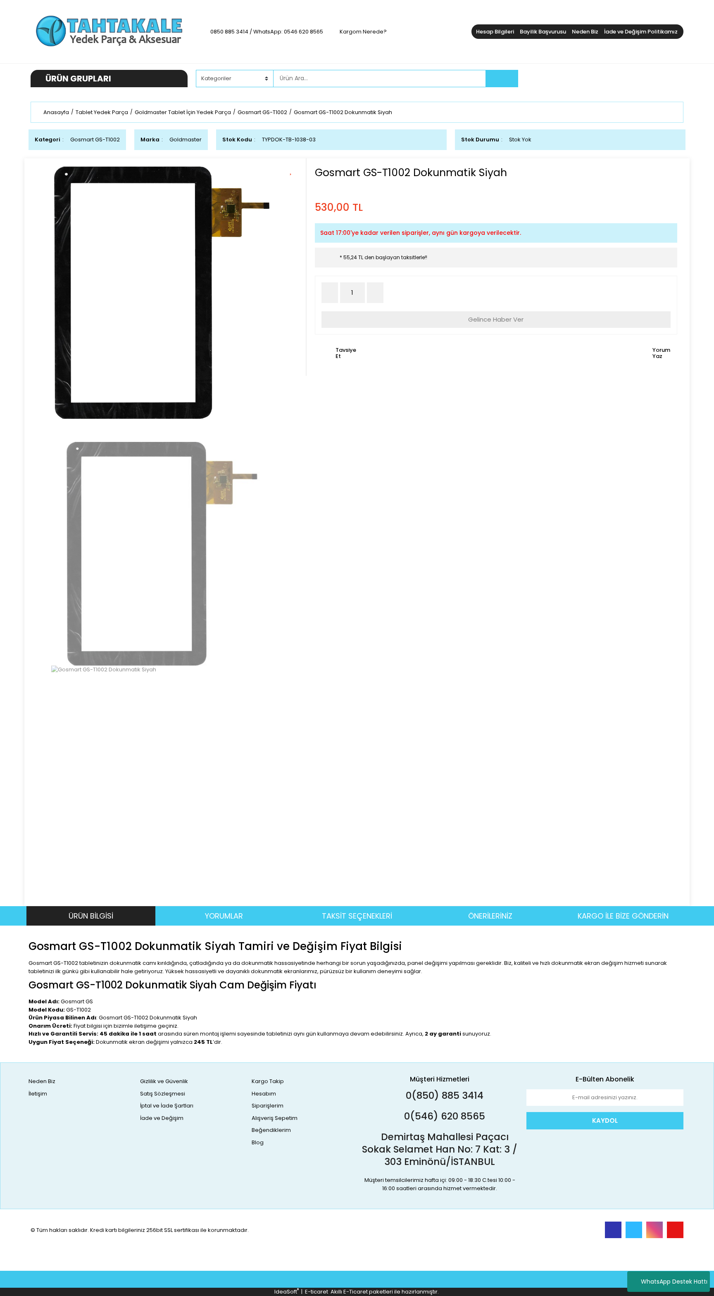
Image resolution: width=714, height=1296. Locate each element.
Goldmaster (185, 139)
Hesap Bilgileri (495, 32)
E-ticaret (316, 1292)
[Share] (294, 184)
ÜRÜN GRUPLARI (78, 78)
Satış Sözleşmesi (162, 1094)
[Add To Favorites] (294, 170)
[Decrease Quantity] (329, 292)
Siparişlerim (267, 1106)
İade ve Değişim (161, 1118)
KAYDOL (605, 1120)
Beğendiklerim (271, 1130)
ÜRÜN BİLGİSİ (91, 916)
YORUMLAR (224, 916)
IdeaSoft (286, 1292)
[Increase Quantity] (375, 292)
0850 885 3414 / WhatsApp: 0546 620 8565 (266, 32)
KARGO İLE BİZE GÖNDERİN (623, 916)
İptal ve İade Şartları (166, 1106)
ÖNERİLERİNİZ (490, 916)
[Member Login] (621, 78)
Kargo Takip (268, 1081)
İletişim (38, 1094)
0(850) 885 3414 (443, 1095)
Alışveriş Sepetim (275, 1118)
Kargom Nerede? (363, 32)
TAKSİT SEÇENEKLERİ (357, 916)
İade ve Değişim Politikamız (641, 32)
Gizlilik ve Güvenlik (164, 1081)
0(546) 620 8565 (443, 1116)
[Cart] (671, 78)
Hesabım (264, 1094)
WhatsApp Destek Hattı (674, 1281)
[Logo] (109, 31)
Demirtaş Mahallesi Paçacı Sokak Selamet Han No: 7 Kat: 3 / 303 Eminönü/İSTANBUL (439, 1149)
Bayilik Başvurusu (543, 32)
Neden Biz (585, 32)
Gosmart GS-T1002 (95, 139)
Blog (258, 1142)
